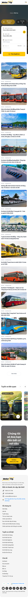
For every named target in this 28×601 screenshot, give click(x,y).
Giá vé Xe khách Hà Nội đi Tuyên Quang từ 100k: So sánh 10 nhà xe (13, 365)
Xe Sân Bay (5, 573)
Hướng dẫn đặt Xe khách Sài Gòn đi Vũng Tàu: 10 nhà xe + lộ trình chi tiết (13, 186)
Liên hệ (4, 511)
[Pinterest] (21, 588)
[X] (10, 588)
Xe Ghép (4, 571)
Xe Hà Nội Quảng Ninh (8, 545)
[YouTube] (3, 588)
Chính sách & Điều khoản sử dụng (11, 524)
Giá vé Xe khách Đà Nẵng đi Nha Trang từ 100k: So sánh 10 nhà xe (13, 110)
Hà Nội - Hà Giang (8, 414)
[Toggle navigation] (25, 2)
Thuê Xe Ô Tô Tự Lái (7, 576)
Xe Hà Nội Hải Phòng (7, 542)
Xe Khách (4, 561)
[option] (11, 406)
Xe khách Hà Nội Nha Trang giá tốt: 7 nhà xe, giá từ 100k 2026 (13, 212)
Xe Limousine (5, 563)
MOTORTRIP (7, 2)
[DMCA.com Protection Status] (4, 583)
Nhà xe (4, 566)
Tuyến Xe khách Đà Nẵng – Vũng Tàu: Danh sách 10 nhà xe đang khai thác (13, 237)
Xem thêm (14, 373)
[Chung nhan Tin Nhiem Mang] (17, 583)
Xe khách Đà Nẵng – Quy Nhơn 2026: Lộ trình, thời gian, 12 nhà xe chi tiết (13, 135)
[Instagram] (6, 588)
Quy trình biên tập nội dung (9, 521)
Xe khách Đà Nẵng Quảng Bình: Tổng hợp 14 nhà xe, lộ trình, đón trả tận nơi (13, 161)
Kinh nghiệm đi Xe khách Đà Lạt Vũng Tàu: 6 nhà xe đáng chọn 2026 (13, 84)
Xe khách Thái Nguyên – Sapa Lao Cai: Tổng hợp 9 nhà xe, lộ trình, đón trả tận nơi (13, 288)
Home (11, 13)
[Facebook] (14, 588)
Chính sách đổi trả (7, 519)
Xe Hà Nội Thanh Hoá (7, 547)
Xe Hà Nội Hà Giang (7, 535)
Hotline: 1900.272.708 (14, 460)
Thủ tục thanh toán (7, 516)
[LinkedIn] (24, 588)
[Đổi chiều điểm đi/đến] (24, 32)
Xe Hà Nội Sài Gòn (7, 537)
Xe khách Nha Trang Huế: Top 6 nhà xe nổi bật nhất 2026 (13, 314)
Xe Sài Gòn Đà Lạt (7, 552)
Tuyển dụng (5, 514)
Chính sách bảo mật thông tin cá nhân (12, 526)
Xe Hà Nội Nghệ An (7, 540)
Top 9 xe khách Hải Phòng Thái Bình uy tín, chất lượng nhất (13, 339)
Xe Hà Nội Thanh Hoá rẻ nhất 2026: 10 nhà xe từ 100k (13, 263)
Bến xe (4, 568)
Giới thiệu (4, 509)
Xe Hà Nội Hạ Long (7, 550)
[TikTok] (17, 588)
